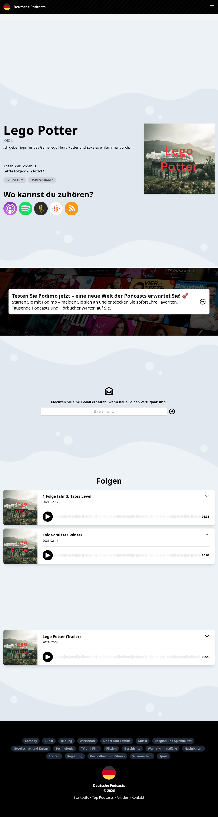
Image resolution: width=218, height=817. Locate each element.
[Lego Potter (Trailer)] (20, 647)
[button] (212, 6)
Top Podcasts (103, 797)
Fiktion (111, 748)
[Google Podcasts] (56, 208)
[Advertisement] (109, 50)
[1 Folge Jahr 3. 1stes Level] (20, 507)
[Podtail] (41, 208)
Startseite (81, 797)
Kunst (49, 741)
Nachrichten (193, 748)
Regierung (74, 756)
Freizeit (54, 756)
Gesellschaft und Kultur (31, 748)
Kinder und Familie (117, 741)
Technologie (64, 748)
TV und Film (14, 180)
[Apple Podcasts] (10, 208)
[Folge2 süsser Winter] (20, 546)
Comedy (31, 741)
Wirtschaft (87, 741)
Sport (163, 756)
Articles (123, 797)
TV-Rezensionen (41, 180)
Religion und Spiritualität (173, 741)
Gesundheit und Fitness (107, 756)
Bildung (66, 741)
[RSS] (71, 208)
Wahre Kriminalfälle (162, 748)
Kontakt (138, 797)
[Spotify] (25, 208)
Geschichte (132, 748)
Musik (142, 741)
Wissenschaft (142, 756)
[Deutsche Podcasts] (109, 773)
